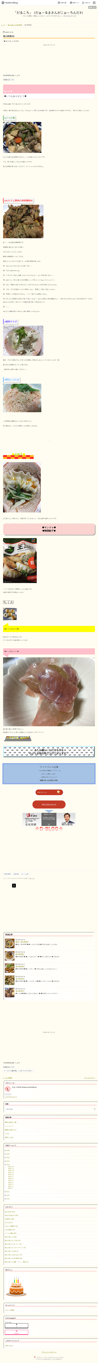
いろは (7, 1133)
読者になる (92, 7)
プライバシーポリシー (49, 1352)
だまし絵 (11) (9, 1222)
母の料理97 (20, 954)
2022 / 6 (10, 1178)
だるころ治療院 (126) (11, 1226)
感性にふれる (9, 1137)
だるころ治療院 (9, 1310)
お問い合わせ (9, 1345)
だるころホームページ (49, 804)
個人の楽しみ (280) (11, 1237)
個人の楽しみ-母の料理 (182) (13, 1258)
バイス (55, 770)
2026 (8, 1150)
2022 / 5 (10, 1180)
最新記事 (8, 1117)
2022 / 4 (10, 1182)
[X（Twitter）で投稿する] (14, 886)
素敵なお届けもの (10, 1130)
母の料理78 (20, 979)
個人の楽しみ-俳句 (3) (11, 1251)
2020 (8, 1195)
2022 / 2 (10, 1186)
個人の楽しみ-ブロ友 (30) (13, 1240)
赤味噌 (5, 247)
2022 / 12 (11, 1166)
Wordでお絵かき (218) (11, 1215)
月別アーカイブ (10, 1145)
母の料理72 (20, 991)
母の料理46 (8, 36)
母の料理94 (20, 967)
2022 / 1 (10, 1188)
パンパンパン (9, 1126)
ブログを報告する (57, 1359)
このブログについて (11, 1097)
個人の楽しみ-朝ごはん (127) (13, 1255)
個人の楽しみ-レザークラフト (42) (15, 1247)
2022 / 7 (10, 1176)
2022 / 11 (11, 1168)
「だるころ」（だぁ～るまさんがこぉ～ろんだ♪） (49, 12)
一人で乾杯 (7, 1078)
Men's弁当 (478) (10, 1212)
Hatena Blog (47, 1359)
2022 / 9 (10, 1172)
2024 (8, 1157)
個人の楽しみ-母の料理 (12, 41)
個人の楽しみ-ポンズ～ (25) (13, 1244)
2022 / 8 (10, 1174)
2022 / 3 (10, 1184)
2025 (8, 1154)
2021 (7, 1191)
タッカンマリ (89, 1078)
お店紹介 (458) (9, 1219)
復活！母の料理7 (22, 942)
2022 (8, 1164)
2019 (7, 1199)
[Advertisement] (49, 59)
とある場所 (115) (10, 1229)
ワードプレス (47, 767)
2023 (8, 1161)
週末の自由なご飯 (10, 1122)
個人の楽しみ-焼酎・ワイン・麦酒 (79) (16, 1262)
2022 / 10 (11, 1170)
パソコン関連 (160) (10, 1233)
